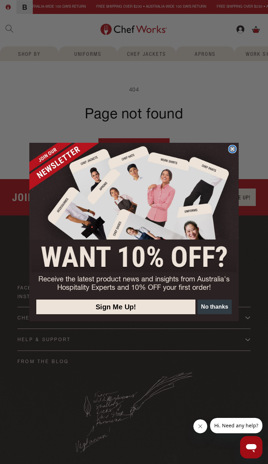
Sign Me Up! (116, 307)
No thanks (214, 307)
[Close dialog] (232, 149)
